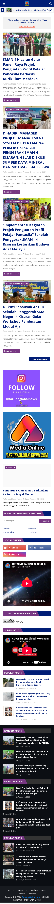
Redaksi (22, 893)
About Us (11, 890)
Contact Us (22, 890)
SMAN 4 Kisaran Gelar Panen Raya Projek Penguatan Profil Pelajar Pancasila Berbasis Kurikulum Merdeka (24, 69)
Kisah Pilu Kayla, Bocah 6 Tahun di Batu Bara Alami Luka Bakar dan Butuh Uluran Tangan (32, 754)
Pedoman (32, 528)
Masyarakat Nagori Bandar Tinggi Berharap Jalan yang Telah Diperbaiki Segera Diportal (32, 682)
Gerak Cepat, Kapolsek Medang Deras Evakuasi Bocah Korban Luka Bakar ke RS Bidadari (33, 768)
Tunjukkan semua (27, 26)
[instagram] (14, 554)
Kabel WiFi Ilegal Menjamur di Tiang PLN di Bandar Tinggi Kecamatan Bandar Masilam (33, 696)
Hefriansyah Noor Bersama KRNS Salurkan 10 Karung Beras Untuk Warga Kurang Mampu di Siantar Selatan (32, 711)
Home (44, 890)
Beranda (7, 528)
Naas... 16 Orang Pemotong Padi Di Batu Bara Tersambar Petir (32, 846)
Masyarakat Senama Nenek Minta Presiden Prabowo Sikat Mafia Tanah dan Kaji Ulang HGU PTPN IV (32, 740)
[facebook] (39, 547)
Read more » (10, 100)
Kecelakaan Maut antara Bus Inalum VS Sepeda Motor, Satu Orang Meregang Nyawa (33, 873)
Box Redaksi (8, 532)
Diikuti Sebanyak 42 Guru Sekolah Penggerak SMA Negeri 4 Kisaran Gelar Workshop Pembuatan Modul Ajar (25, 316)
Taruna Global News (13, 84)
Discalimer (32, 532)
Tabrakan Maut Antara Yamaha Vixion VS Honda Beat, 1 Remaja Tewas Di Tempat (31, 859)
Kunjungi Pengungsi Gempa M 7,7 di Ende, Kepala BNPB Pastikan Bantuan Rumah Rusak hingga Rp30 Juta (33, 823)
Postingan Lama (39, 359)
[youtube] (14, 547)
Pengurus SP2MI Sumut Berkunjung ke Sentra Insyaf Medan (26, 492)
